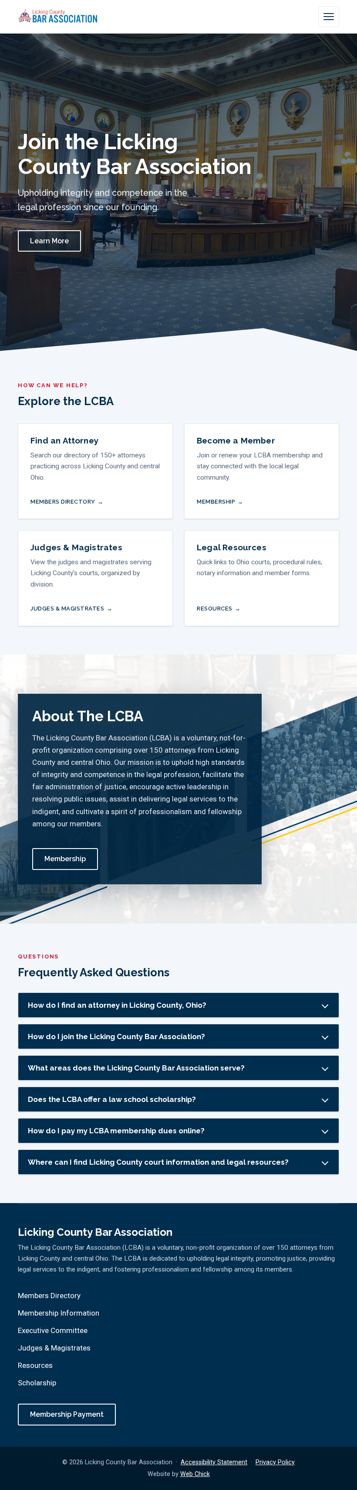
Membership (216, 501)
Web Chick (195, 1474)
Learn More (49, 241)
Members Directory (62, 501)
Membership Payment (67, 1414)
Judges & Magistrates (67, 608)
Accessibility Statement (214, 1462)
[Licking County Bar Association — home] (58, 16)
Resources (214, 608)
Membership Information (58, 1313)
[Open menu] (328, 16)
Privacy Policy (275, 1462)
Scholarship (37, 1382)
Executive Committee (53, 1330)
